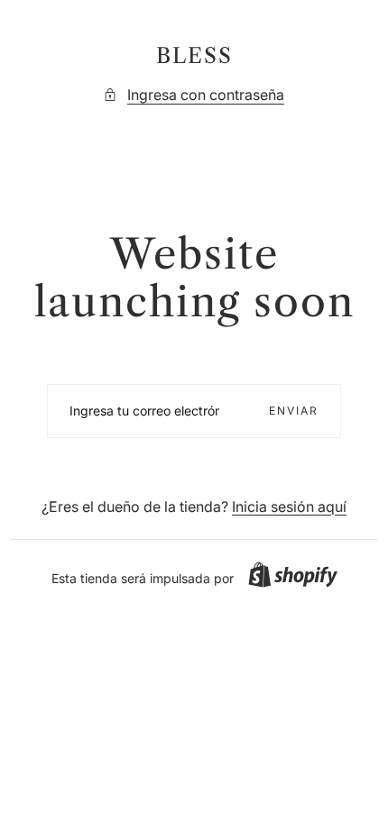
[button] (292, 575)
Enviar (294, 410)
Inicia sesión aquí (289, 507)
